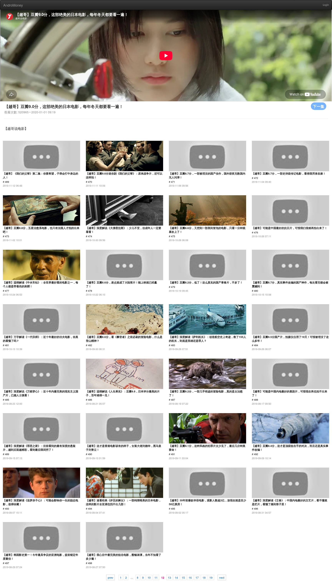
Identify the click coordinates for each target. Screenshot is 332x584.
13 (169, 577)
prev (110, 577)
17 (197, 577)
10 (149, 577)
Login (326, 5)
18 (204, 577)
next (221, 577)
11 (156, 577)
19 (210, 577)
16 (190, 577)
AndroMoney (13, 4)
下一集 (318, 106)
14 (176, 577)
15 (183, 577)
